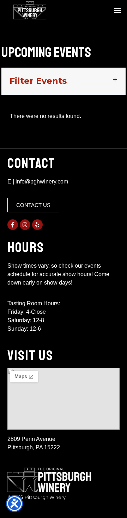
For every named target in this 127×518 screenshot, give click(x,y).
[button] (117, 10)
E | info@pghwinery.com (37, 182)
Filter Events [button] (38, 81)
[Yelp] (37, 224)
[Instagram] (25, 224)
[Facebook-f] (12, 224)
